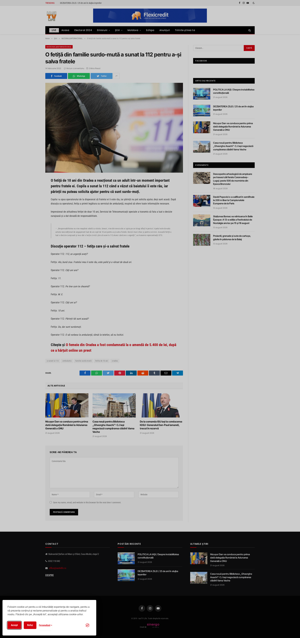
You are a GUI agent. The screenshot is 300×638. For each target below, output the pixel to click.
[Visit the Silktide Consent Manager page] (87, 625)
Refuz (30, 625)
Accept (14, 625)
